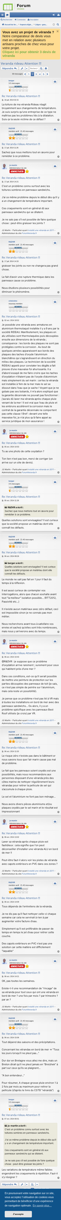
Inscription (34, 20)
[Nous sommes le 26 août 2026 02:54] (54, 25)
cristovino (13, 301)
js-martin (13, 165)
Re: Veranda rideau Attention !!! (21, 96)
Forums (8, 15)
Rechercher (7, 20)
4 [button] (40, 74)
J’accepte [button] (18, 1214)
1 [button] (28, 74)
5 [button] (43, 74)
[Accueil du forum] (30, 6)
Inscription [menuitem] (59, 15)
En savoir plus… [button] (42, 1205)
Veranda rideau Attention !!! (21, 63)
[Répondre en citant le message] (55, 82)
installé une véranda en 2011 (41, 230)
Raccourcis (3, 15)
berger (11, 81)
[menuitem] (57, 24)
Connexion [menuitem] (54, 15)
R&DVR (12, 128)
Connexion (21, 20)
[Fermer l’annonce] (58, 31)
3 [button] (36, 74)
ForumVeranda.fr (29, 233)
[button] (25, 74)
